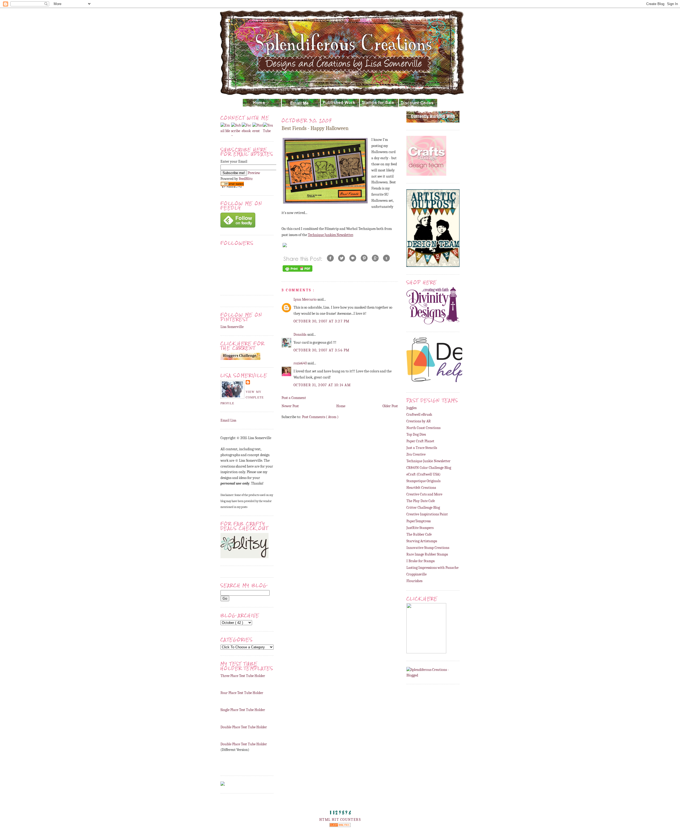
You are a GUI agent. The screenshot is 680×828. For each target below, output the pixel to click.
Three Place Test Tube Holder (242, 676)
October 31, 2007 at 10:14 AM (322, 385)
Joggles (411, 408)
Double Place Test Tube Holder (243, 727)
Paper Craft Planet (420, 441)
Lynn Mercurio (305, 299)
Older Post (390, 406)
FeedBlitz (246, 178)
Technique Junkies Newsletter (330, 235)
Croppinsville (416, 574)
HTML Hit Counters (340, 819)
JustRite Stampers (420, 528)
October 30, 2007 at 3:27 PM (322, 321)
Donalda (300, 334)
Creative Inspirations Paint (427, 514)
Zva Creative (416, 454)
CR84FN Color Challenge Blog (428, 467)
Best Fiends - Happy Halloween (315, 128)
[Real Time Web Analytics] (340, 826)
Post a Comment (294, 398)
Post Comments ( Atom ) (320, 417)
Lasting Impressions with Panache (432, 567)
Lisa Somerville (232, 327)
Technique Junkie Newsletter (428, 461)
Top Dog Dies (416, 434)
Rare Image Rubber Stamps (427, 554)
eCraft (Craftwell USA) (423, 474)
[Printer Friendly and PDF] (297, 272)
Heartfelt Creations (421, 487)
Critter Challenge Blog (423, 507)
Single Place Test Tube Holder (242, 710)
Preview (254, 173)
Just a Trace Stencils (421, 447)
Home (340, 406)
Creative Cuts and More (424, 494)
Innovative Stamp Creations (427, 547)
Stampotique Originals (423, 481)
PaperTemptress (418, 521)
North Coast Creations (423, 428)
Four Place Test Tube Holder (241, 693)
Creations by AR (418, 421)
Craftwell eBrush (419, 414)
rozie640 (301, 363)
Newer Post (290, 406)
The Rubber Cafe (419, 534)
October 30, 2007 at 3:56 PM (322, 350)
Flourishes (414, 581)
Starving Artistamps (421, 541)
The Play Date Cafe (420, 501)
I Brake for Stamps (420, 561)
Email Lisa (228, 420)
